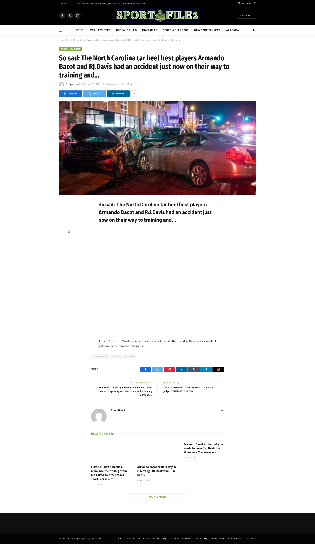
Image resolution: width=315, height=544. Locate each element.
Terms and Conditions (180, 538)
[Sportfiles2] (158, 16)
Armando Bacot (100, 356)
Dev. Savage (97, 538)
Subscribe (246, 15)
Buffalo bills (126, 30)
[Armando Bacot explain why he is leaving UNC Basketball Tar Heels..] (157, 451)
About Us (131, 538)
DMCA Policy (201, 538)
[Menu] (61, 30)
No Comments (111, 84)
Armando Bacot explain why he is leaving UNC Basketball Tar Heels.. (157, 471)
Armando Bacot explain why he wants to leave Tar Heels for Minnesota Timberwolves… (203, 448)
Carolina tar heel (70, 49)
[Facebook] (65, 211)
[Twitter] (65, 220)
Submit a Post (217, 538)
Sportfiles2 (74, 84)
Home (79, 30)
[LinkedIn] (65, 228)
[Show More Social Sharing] (133, 93)
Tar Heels (130, 356)
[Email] (65, 245)
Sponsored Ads (235, 538)
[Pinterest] (65, 236)
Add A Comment (157, 496)
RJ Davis (116, 356)
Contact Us (144, 538)
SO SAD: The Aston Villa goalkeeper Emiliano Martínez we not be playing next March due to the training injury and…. (123, 391)
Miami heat (149, 30)
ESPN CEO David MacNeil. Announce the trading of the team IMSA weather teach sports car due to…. (109, 473)
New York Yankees (207, 30)
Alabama (232, 30)
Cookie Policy (159, 538)
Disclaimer (251, 538)
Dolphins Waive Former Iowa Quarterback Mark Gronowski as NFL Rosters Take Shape (114, 3)
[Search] (254, 30)
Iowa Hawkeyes (100, 30)
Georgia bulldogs (176, 30)
